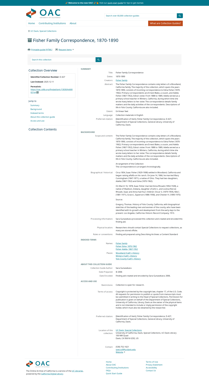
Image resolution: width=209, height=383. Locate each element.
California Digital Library (52, 373)
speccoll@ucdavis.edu (126, 349)
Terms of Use (152, 362)
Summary (34, 105)
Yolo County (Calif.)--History (128, 259)
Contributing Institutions (52, 23)
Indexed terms (37, 113)
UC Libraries (77, 371)
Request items (65, 49)
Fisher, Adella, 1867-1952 (127, 249)
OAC (43, 13)
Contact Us (151, 370)
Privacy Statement (154, 364)
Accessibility (151, 367)
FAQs (108, 370)
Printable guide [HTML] (41, 49)
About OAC (111, 364)
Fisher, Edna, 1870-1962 (126, 246)
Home (31, 23)
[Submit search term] (180, 15)
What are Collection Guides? (165, 23)
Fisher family (121, 80)
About (73, 23)
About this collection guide (42, 117)
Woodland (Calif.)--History (127, 253)
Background (36, 109)
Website (119, 352)
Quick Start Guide (114, 373)
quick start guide (115, 3)
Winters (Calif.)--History (126, 256)
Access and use (37, 120)
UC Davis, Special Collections (43, 31)
